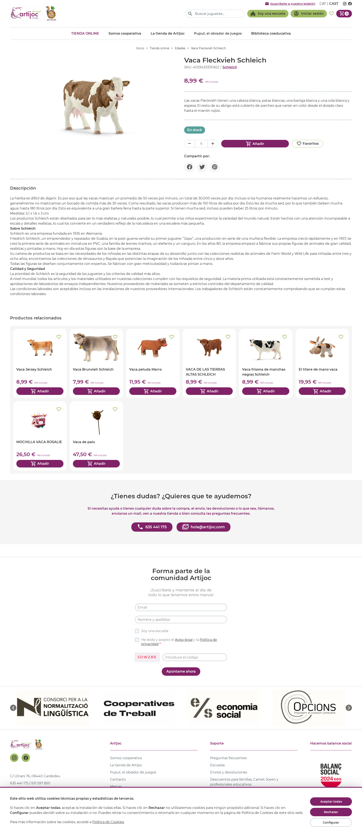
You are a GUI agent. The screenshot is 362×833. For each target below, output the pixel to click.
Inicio (140, 48)
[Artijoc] (34, 13)
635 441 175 (19, 783)
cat (322, 4)
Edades (180, 48)
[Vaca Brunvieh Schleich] (96, 363)
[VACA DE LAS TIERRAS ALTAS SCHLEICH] (209, 363)
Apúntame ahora (181, 671)
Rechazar (331, 812)
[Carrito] (344, 13)
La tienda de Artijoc (168, 33)
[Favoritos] (331, 13)
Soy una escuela (154, 631)
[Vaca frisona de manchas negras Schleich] (265, 363)
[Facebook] (26, 758)
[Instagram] (14, 758)
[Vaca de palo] (96, 435)
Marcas (116, 787)
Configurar (331, 822)
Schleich (229, 67)
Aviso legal (184, 640)
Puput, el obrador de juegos (133, 772)
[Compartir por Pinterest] (214, 167)
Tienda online (85, 33)
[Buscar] (190, 13)
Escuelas (217, 765)
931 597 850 (40, 783)
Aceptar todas (331, 801)
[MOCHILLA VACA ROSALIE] (40, 435)
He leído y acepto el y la (179, 642)
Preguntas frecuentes (228, 758)
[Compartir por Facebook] (189, 167)
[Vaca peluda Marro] (153, 363)
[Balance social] (331, 774)
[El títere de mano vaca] (322, 363)
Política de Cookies (108, 822)
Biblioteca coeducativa (271, 33)
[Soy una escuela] (267, 13)
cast (333, 4)
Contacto (118, 779)
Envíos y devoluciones (228, 772)
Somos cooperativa (125, 33)
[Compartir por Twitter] (202, 167)
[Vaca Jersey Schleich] (40, 363)
